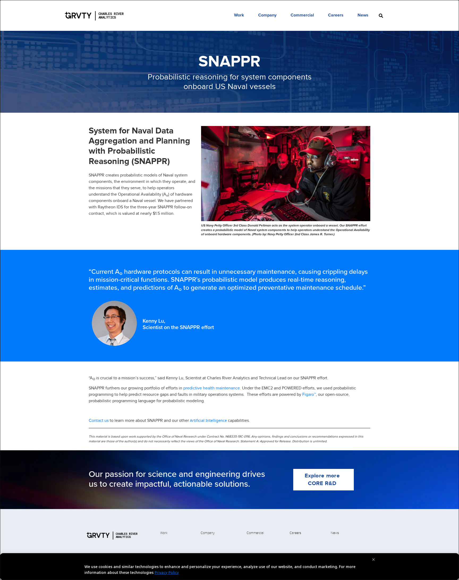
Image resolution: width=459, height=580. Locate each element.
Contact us (99, 420)
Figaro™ (309, 394)
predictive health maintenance (211, 388)
